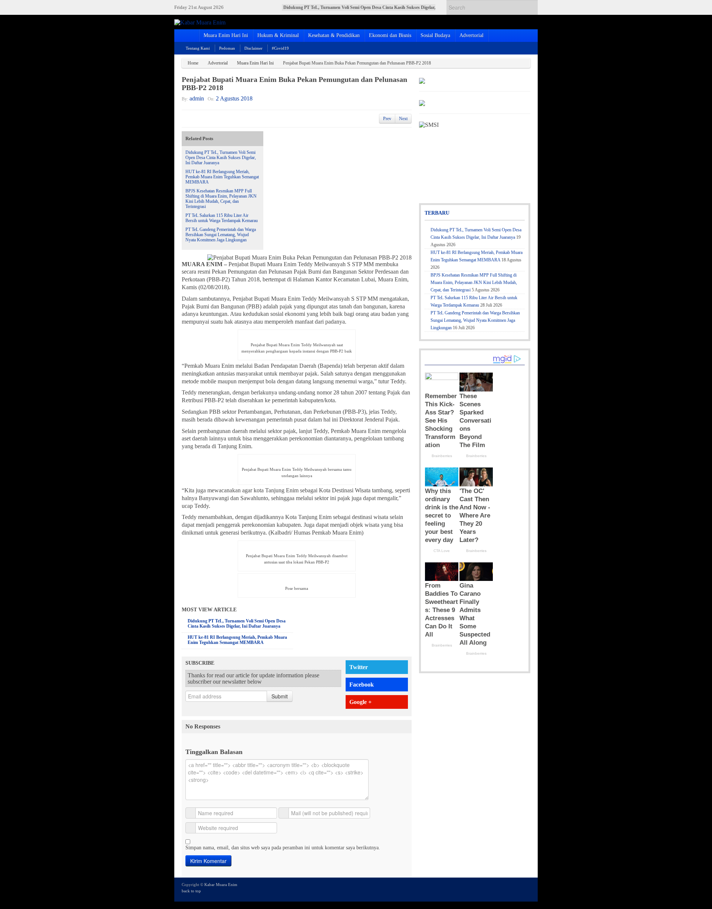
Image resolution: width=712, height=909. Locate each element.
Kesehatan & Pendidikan (334, 35)
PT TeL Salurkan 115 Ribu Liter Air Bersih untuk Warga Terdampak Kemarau (221, 218)
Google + (360, 702)
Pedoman (227, 48)
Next (403, 118)
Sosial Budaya (435, 35)
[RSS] (525, 889)
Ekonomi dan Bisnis (390, 35)
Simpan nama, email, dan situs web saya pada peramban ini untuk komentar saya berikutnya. (282, 847)
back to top (191, 891)
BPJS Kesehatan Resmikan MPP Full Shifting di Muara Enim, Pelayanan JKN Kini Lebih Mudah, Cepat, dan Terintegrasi (221, 198)
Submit (279, 696)
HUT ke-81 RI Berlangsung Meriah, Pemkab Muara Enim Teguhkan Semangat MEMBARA (222, 177)
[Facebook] (505, 889)
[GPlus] (515, 889)
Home (193, 63)
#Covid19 (280, 48)
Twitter (358, 667)
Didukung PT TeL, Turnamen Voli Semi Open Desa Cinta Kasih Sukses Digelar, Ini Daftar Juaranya (220, 157)
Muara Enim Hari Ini (226, 35)
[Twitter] (495, 889)
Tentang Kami (198, 48)
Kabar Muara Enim (220, 884)
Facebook (361, 684)
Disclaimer (253, 48)
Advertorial (471, 35)
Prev (387, 118)
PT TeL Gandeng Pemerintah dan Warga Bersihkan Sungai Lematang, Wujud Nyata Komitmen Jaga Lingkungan (220, 234)
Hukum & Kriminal (278, 35)
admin (196, 98)
